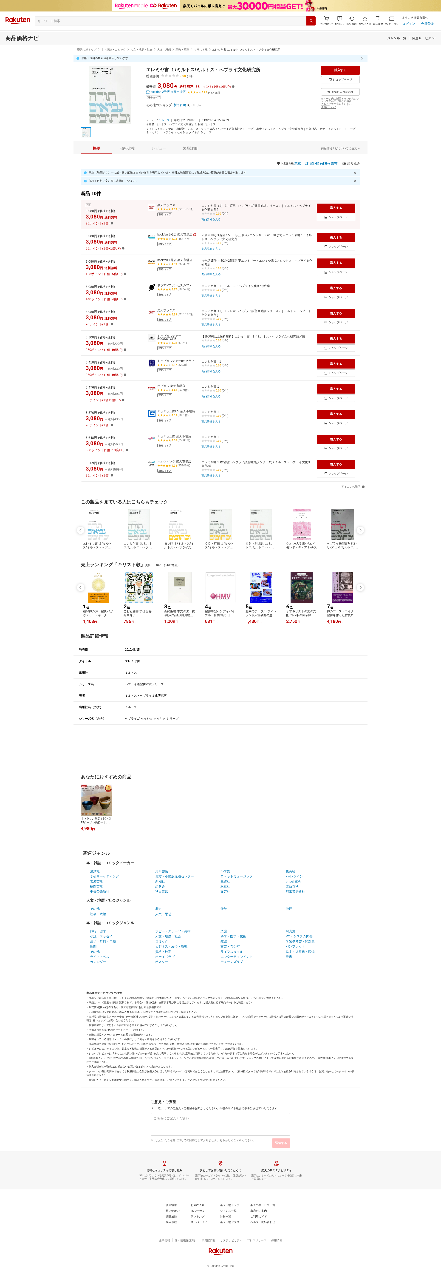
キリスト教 (201, 49)
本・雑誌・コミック (113, 49)
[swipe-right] (360, 530)
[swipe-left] (80, 530)
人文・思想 (164, 49)
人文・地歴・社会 (141, 49)
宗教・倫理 (182, 49)
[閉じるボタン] (363, 58)
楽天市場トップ (86, 49)
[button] (340, 21)
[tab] (96, 148)
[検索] (311, 21)
